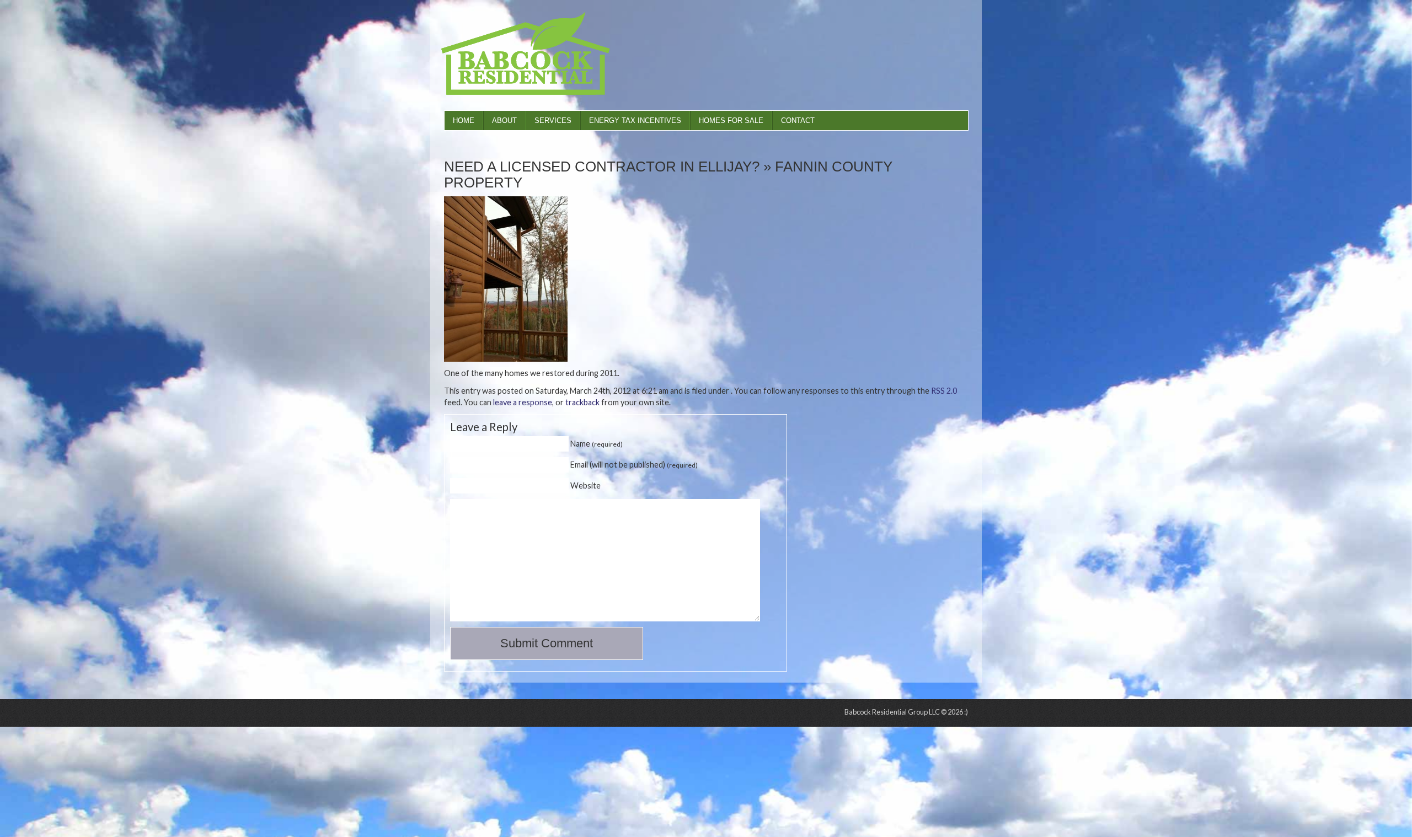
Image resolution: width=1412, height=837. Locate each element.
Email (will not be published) (634, 464)
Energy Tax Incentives (635, 120)
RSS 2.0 (944, 390)
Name (596, 443)
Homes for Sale (731, 120)
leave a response (522, 402)
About (504, 120)
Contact (798, 120)
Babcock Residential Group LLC (513, 55)
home (463, 120)
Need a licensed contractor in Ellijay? (602, 166)
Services (552, 120)
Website (585, 485)
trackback (582, 402)
